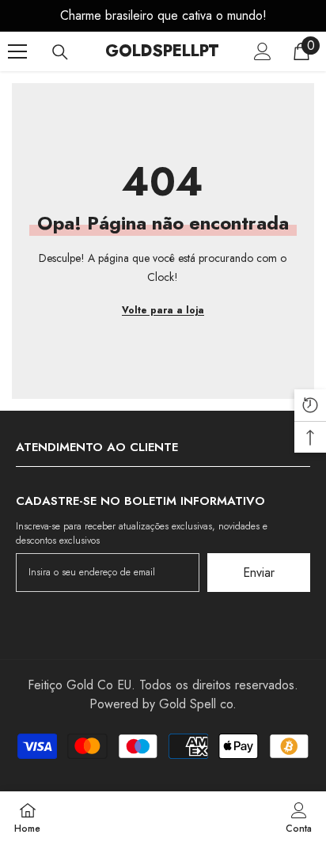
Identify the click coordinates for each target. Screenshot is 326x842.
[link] (298, 817)
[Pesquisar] (60, 52)
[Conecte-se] (262, 51)
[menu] (17, 51)
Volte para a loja (163, 310)
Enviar (259, 572)
